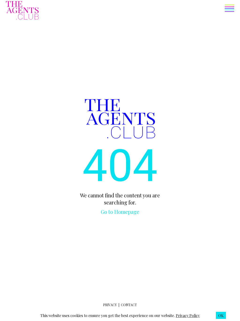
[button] (136, 10)
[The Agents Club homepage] (22, 10)
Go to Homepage (120, 211)
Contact (129, 305)
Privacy (110, 305)
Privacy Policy (188, 315)
